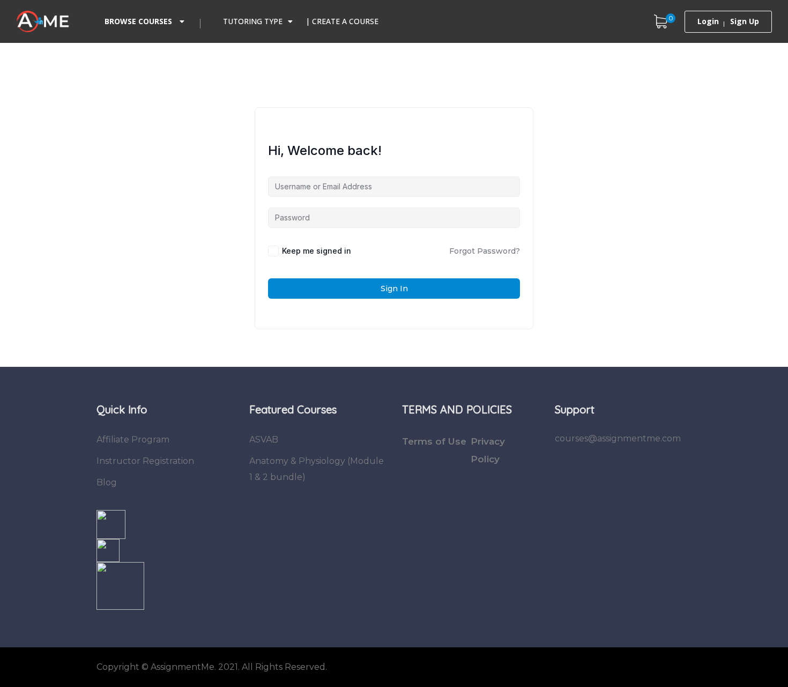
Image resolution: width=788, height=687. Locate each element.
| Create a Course (342, 21)
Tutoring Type (253, 21)
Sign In (394, 288)
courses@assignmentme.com (618, 438)
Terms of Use (434, 441)
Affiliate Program (132, 439)
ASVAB (263, 439)
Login (708, 21)
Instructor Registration (145, 461)
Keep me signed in (316, 250)
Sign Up (744, 21)
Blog (106, 482)
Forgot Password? (484, 251)
